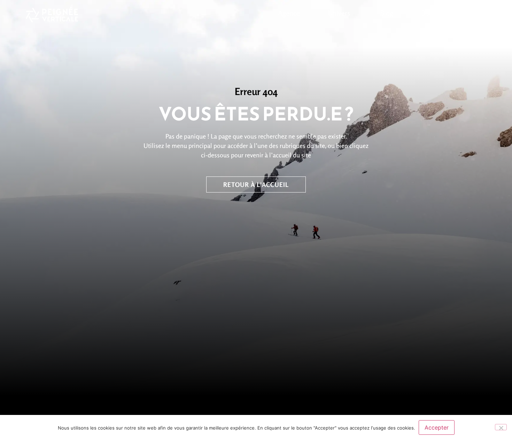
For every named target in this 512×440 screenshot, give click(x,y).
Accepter (437, 427)
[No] (501, 427)
